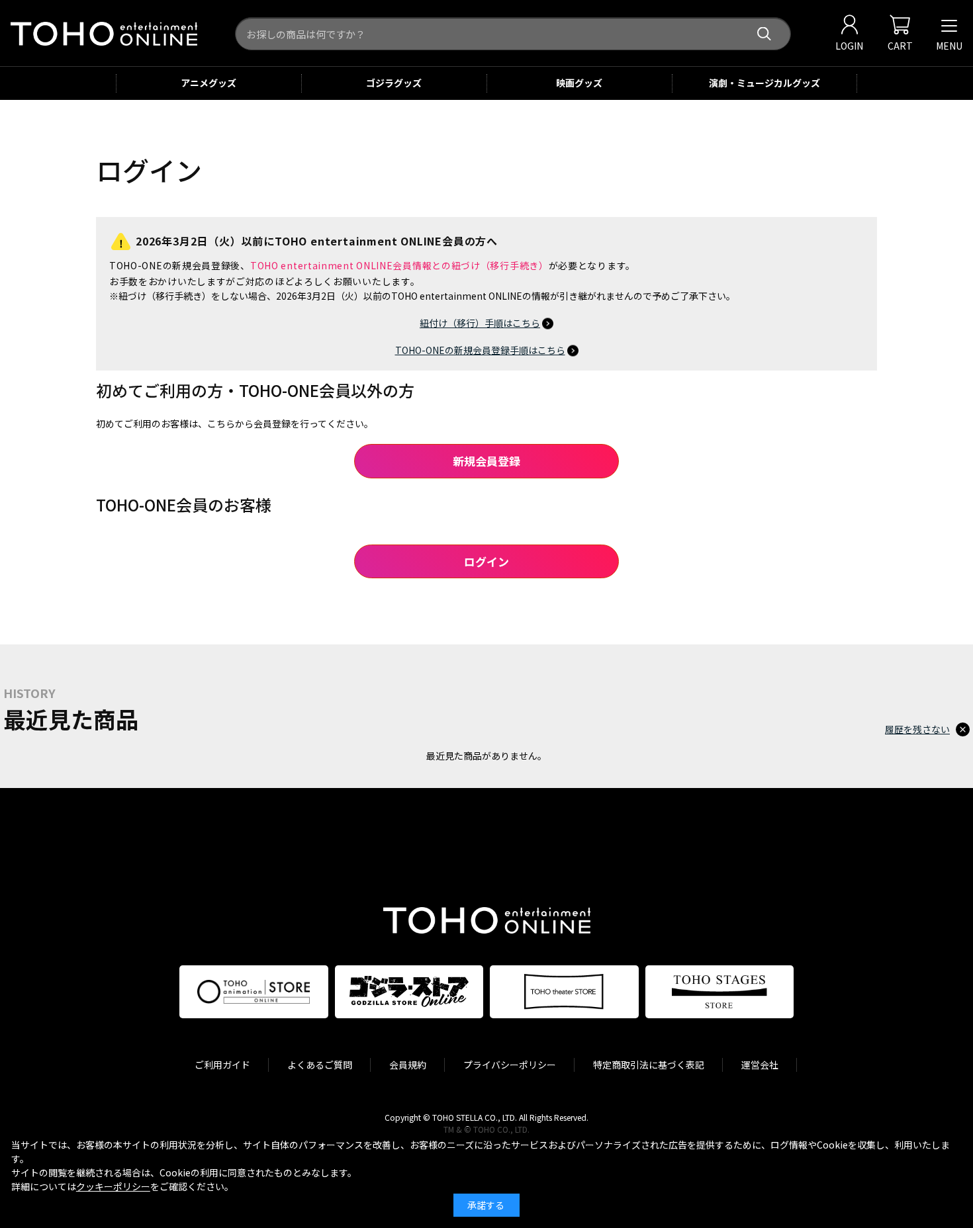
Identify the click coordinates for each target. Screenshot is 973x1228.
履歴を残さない (917, 729)
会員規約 (407, 1064)
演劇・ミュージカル (764, 82)
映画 (579, 82)
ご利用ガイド (222, 1064)
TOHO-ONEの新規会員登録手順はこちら (480, 350)
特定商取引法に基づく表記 (648, 1064)
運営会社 (759, 1064)
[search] (764, 34)
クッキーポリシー (113, 1186)
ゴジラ (394, 82)
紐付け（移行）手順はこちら (480, 322)
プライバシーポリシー (509, 1064)
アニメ (208, 82)
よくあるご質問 (319, 1064)
